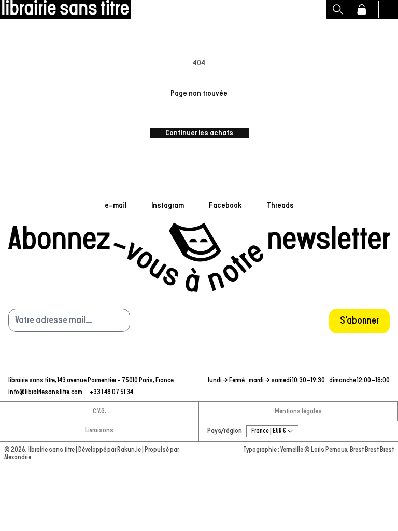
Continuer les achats (199, 133)
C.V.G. (99, 411)
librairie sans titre (51, 449)
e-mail (115, 205)
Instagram (167, 205)
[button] (338, 9)
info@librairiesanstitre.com (45, 392)
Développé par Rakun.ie (110, 449)
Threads (280, 205)
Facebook (225, 205)
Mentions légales (298, 411)
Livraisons (99, 430)
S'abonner (359, 320)
